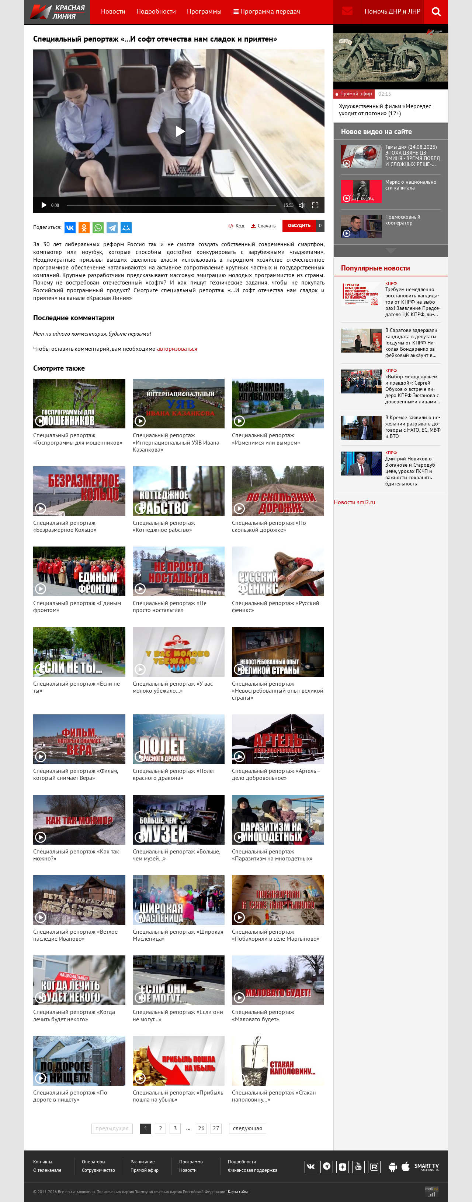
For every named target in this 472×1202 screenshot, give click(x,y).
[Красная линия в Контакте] (311, 1167)
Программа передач (270, 11)
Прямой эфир (145, 1170)
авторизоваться (177, 349)
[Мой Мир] (126, 227)
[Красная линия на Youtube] (358, 1167)
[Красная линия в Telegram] (326, 1167)
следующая (247, 1128)
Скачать (267, 226)
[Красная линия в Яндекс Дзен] (342, 1167)
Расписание (143, 1162)
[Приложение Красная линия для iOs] (406, 1167)
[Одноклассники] (84, 227)
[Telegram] (112, 227)
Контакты (42, 1162)
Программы (204, 11)
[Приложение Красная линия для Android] (393, 1167)
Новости (113, 11)
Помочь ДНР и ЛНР (392, 11)
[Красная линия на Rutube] (374, 1167)
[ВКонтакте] (70, 227)
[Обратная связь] (347, 12)
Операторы (93, 1162)
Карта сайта (238, 1191)
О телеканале (47, 1170)
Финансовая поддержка (252, 1170)
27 (216, 1128)
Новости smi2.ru (354, 502)
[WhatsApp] (98, 227)
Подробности (156, 11)
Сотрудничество (98, 1170)
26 (201, 1128)
